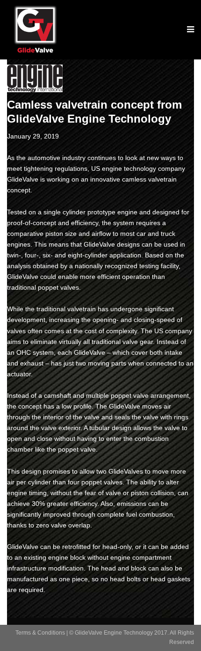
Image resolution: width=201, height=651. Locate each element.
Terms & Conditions (40, 632)
